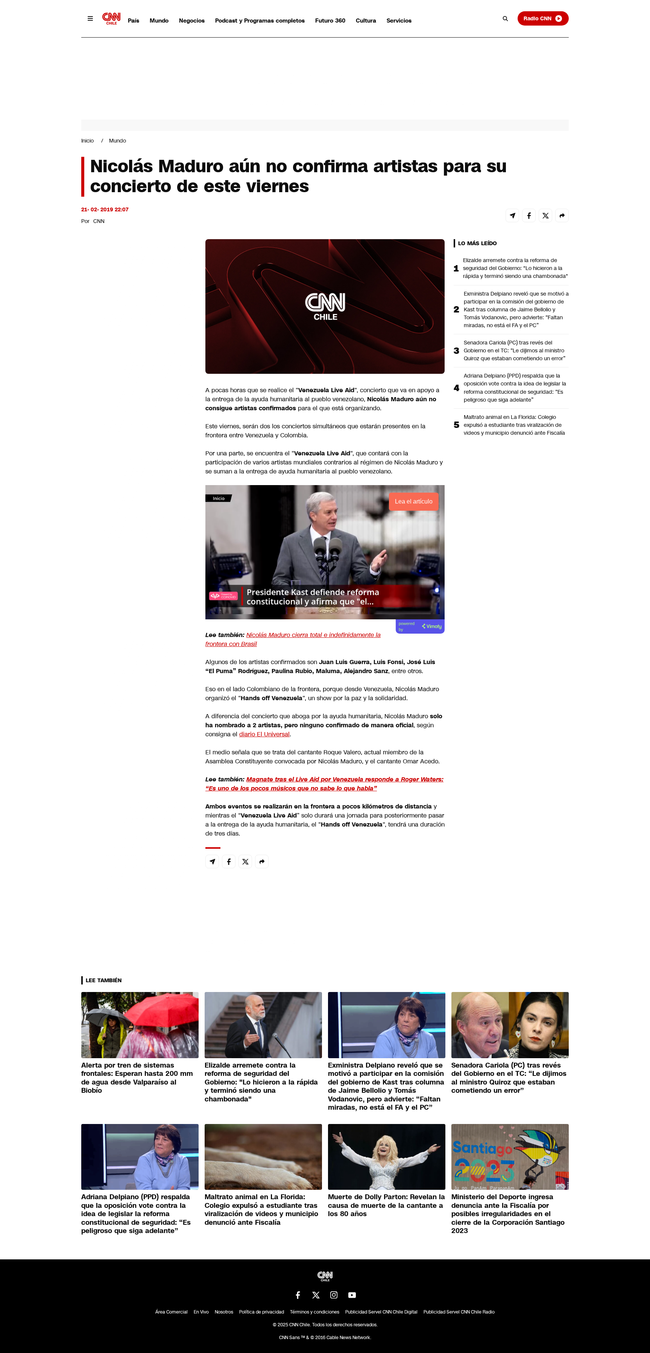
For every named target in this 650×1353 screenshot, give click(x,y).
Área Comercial (171, 1312)
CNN (99, 221)
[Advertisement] (137, 670)
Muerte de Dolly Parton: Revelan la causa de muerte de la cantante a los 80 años (386, 1205)
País (133, 20)
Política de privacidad (261, 1312)
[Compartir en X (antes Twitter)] (545, 215)
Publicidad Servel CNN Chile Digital (381, 1312)
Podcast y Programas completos (260, 20)
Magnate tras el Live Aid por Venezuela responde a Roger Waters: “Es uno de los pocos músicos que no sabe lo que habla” (324, 784)
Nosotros (224, 1312)
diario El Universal (264, 734)
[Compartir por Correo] (512, 215)
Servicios (399, 20)
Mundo (159, 20)
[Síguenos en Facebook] (298, 1295)
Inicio (87, 140)
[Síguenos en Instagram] (334, 1295)
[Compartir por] (562, 215)
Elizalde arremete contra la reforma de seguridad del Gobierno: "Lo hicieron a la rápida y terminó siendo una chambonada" (515, 268)
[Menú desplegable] (90, 18)
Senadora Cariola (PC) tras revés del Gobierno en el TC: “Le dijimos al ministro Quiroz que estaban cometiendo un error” (514, 350)
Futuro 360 (330, 20)
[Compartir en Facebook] (529, 215)
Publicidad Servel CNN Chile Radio (459, 1312)
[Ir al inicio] (111, 18)
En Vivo (201, 1312)
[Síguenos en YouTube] (352, 1295)
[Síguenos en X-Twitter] (316, 1295)
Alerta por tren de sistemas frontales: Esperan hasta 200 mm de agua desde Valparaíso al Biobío (137, 1078)
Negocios (192, 20)
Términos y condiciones (314, 1312)
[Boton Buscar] (506, 18)
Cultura (366, 20)
